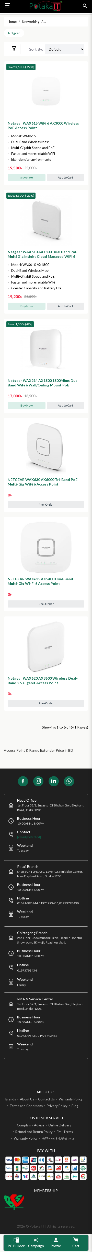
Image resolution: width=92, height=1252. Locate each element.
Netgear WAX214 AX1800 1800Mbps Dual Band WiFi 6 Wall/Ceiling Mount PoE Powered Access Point (43, 385)
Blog (75, 1106)
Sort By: (36, 49)
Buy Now (26, 178)
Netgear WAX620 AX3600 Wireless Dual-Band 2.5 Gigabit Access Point (43, 680)
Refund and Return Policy (34, 1132)
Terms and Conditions (26, 1106)
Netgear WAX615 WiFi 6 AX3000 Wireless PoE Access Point (43, 125)
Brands (10, 1099)
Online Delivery (59, 1125)
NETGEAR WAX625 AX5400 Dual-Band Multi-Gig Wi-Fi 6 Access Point (40, 581)
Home (12, 22)
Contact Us (46, 1099)
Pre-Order (46, 504)
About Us (27, 1099)
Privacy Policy (57, 1106)
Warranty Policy (71, 1099)
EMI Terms (65, 1132)
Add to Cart (65, 177)
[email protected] (29, 837)
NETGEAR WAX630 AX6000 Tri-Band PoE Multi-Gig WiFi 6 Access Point (42, 481)
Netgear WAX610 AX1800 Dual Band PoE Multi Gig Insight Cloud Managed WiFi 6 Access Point (42, 256)
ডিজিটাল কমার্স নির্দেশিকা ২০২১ (58, 1138)
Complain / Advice (30, 1125)
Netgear (14, 33)
